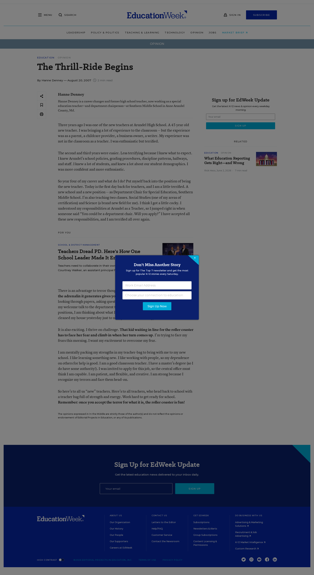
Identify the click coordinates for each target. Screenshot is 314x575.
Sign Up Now (157, 306)
